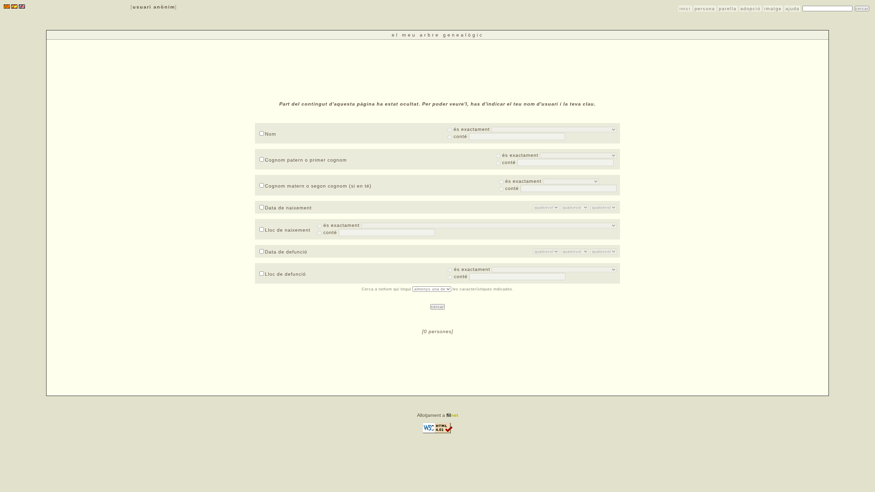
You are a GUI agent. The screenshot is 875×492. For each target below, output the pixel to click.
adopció (750, 8)
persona (705, 8)
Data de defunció (286, 252)
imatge (773, 8)
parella (728, 8)
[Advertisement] (437, 69)
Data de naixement (288, 207)
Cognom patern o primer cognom (306, 160)
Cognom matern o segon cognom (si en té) (318, 186)
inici (685, 8)
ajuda (792, 8)
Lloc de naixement (287, 230)
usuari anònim (154, 7)
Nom (270, 134)
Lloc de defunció (285, 274)
